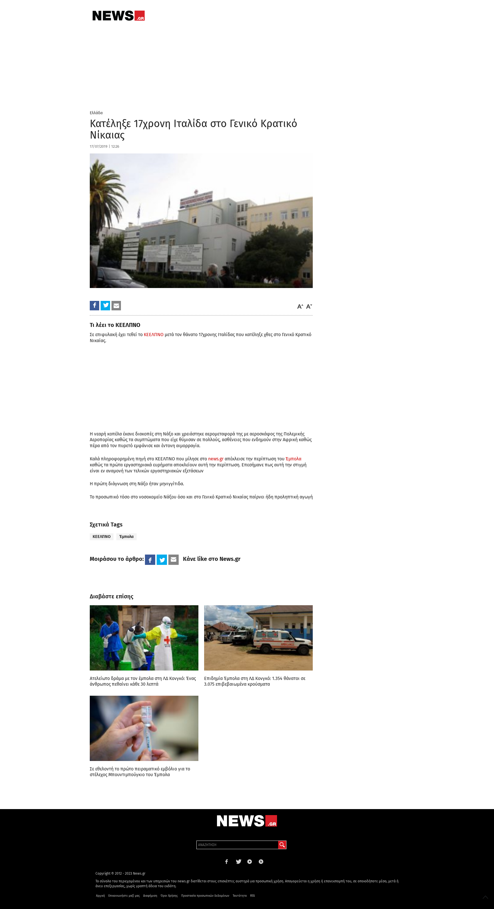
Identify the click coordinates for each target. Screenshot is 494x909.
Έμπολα (293, 459)
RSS (252, 896)
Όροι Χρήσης (169, 896)
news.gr (216, 459)
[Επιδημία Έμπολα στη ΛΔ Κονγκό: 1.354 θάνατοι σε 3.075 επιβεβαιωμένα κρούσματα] (258, 638)
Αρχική (100, 896)
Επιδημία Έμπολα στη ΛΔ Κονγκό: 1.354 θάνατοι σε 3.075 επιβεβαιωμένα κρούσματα (254, 681)
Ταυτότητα (240, 896)
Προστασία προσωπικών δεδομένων (205, 896)
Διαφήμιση (150, 896)
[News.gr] (119, 16)
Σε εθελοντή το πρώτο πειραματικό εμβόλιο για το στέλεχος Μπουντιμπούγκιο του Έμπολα (140, 771)
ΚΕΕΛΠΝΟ (154, 334)
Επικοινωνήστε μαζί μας (124, 896)
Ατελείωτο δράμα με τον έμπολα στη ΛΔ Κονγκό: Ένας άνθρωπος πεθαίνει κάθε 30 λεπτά (143, 681)
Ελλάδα (96, 113)
